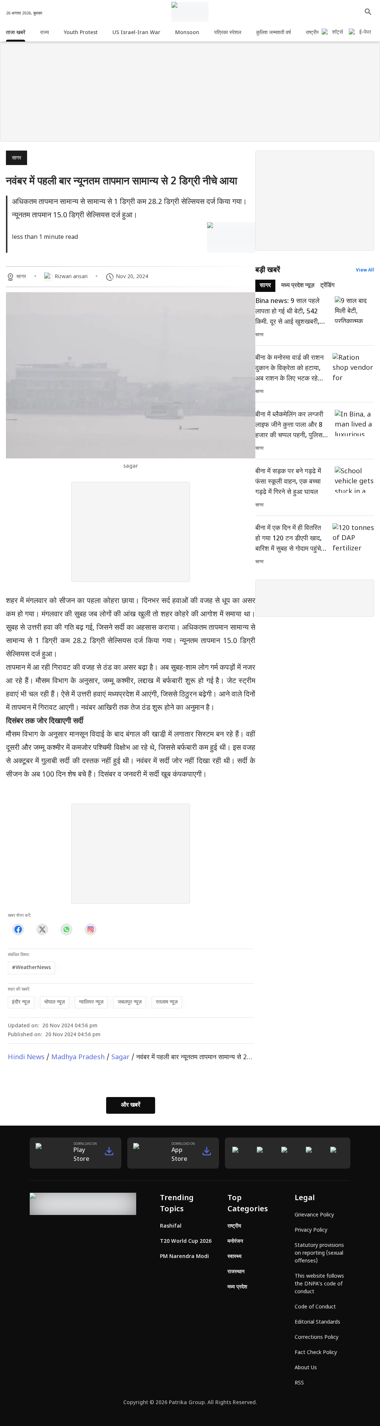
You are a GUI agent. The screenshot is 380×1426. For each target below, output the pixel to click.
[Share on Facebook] (18, 929)
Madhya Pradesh (78, 1057)
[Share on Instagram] (90, 929)
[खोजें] (368, 11)
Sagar (120, 1057)
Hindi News (26, 1057)
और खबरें (130, 1105)
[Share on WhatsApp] (66, 929)
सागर (16, 158)
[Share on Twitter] (42, 929)
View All (365, 270)
